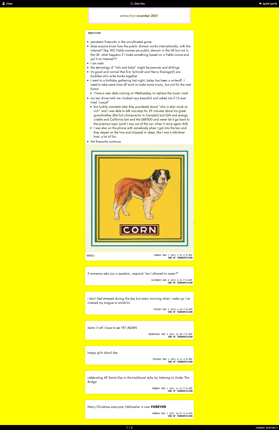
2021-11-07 (94, 33)
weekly (90, 255)
